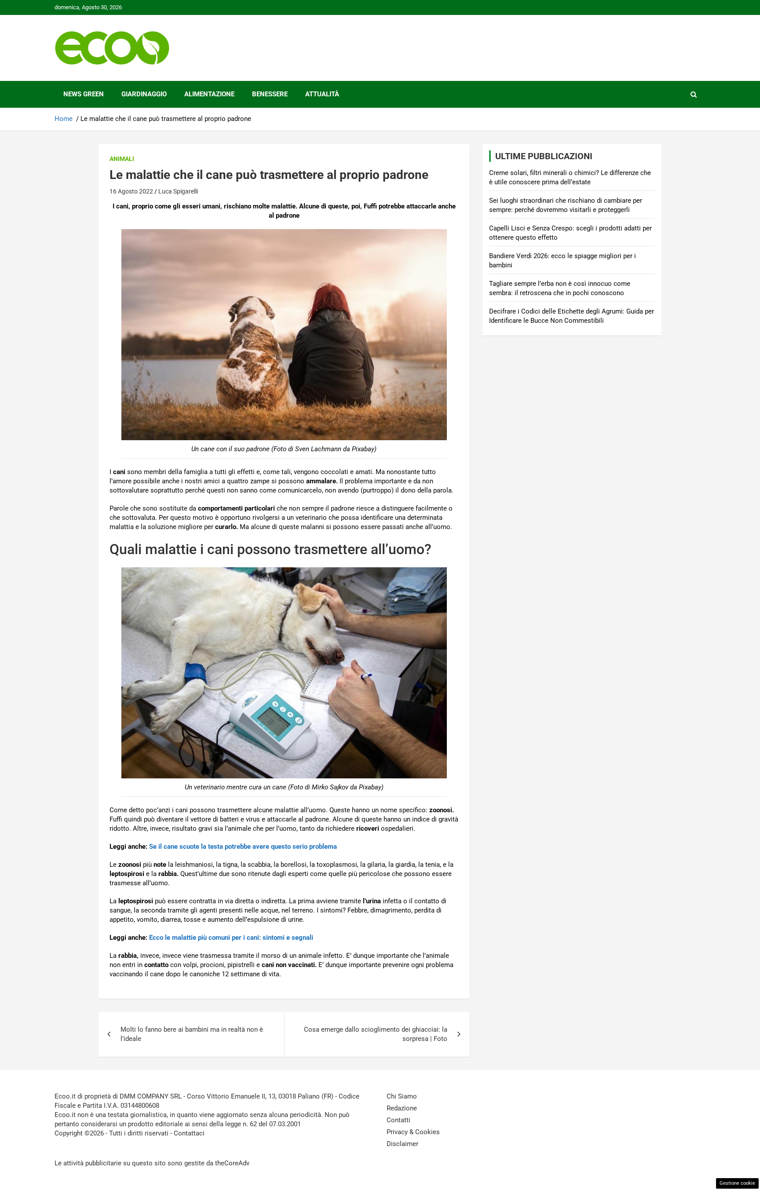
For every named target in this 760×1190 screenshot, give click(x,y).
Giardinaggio (144, 94)
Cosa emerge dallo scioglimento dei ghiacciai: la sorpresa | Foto (375, 1034)
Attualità (322, 94)
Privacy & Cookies (413, 1132)
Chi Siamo (402, 1096)
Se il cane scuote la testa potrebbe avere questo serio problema (243, 847)
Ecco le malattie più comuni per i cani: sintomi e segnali (231, 938)
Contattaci (189, 1133)
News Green (83, 94)
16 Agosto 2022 (131, 191)
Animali (122, 158)
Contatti (398, 1120)
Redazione (402, 1108)
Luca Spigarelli (178, 191)
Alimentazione (209, 94)
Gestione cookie (737, 1183)
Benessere (270, 94)
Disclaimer (402, 1144)
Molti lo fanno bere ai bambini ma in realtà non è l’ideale (192, 1034)
